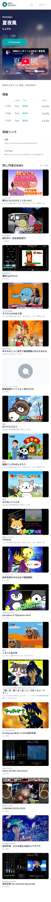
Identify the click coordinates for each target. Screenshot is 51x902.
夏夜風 (25, 106)
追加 (14, 35)
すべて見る (44, 165)
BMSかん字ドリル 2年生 (13, 85)
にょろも (6, 28)
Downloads (15, 42)
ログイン (43, 5)
